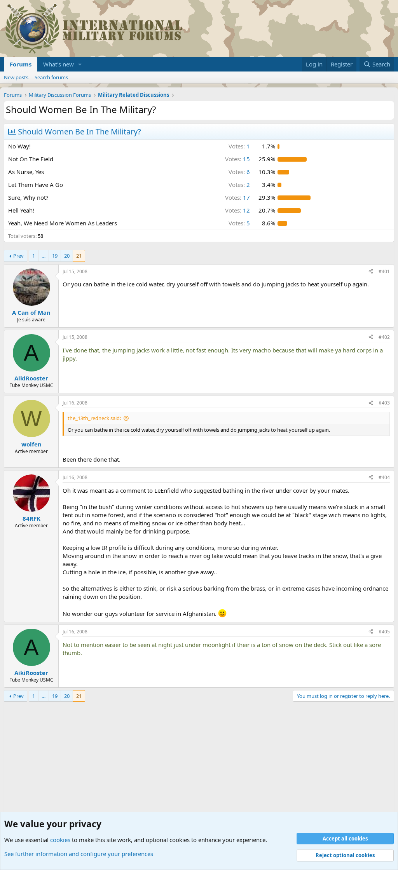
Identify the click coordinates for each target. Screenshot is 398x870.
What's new (58, 64)
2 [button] (239, 184)
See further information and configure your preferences (78, 854)
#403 (384, 402)
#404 (384, 477)
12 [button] (237, 210)
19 (55, 255)
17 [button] (237, 197)
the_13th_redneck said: (94, 418)
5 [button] (239, 223)
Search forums (51, 77)
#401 (384, 271)
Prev (18, 255)
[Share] (371, 271)
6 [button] (239, 172)
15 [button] (237, 159)
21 (79, 255)
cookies (60, 840)
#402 (384, 337)
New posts (16, 77)
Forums (20, 64)
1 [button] (239, 146)
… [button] (43, 255)
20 (67, 255)
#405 (384, 631)
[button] (80, 64)
